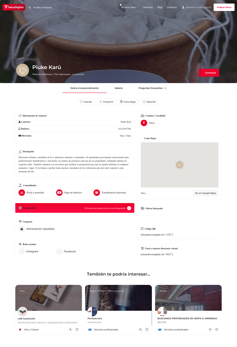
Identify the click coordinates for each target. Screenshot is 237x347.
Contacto (172, 7)
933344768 (124, 128)
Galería (119, 88)
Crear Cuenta (204, 7)
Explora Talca (128, 7)
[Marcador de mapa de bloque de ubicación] (179, 164)
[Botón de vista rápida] (70, 329)
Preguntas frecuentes (152, 88)
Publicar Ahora (224, 7)
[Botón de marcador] (76, 329)
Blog (160, 7)
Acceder (190, 7)
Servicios (148, 7)
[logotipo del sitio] (14, 7)
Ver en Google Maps (205, 193)
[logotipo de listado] (22, 70)
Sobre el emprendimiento (84, 88)
